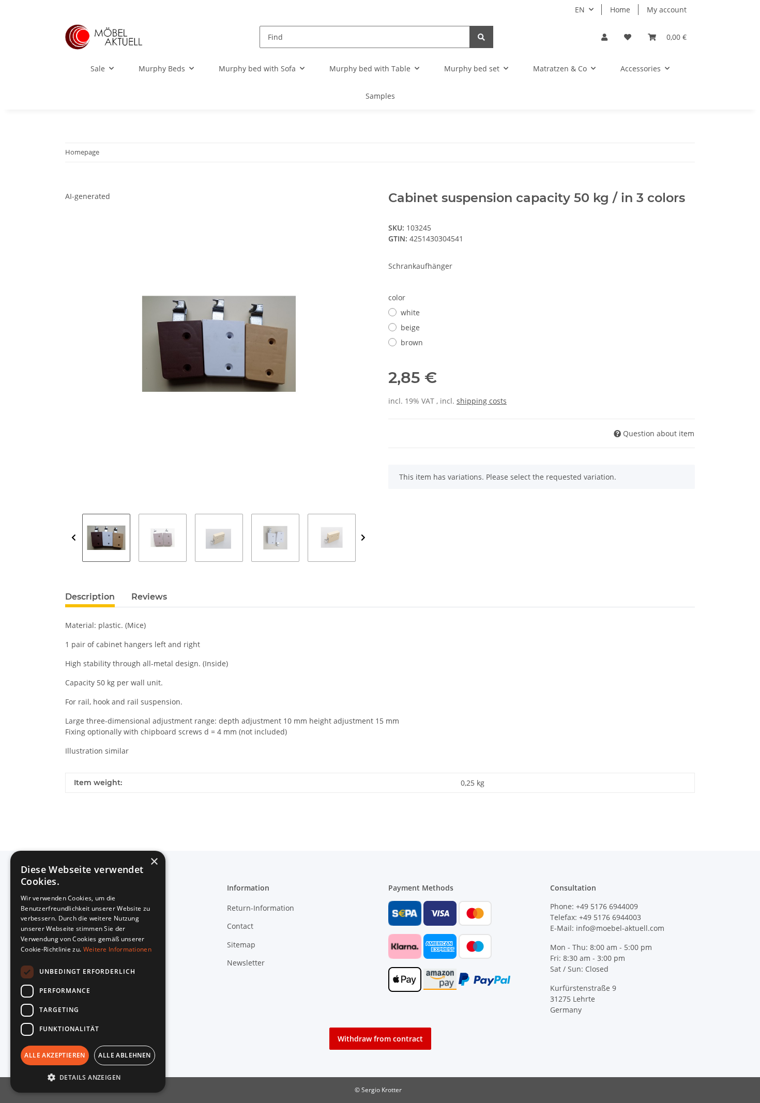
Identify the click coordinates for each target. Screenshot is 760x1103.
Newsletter (246, 963)
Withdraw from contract (380, 1039)
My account (667, 9)
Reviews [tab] (149, 597)
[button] (604, 37)
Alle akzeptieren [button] (54, 1055)
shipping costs (482, 401)
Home (620, 9)
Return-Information (260, 908)
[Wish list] (628, 37)
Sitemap (241, 944)
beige (410, 327)
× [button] (154, 862)
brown (412, 342)
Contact (240, 926)
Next (363, 538)
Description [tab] (90, 597)
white (410, 312)
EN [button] (580, 9)
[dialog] (87, 972)
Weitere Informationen (117, 949)
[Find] (481, 37)
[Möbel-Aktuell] (104, 37)
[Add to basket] (73, 185)
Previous (73, 538)
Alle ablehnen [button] (124, 1055)
